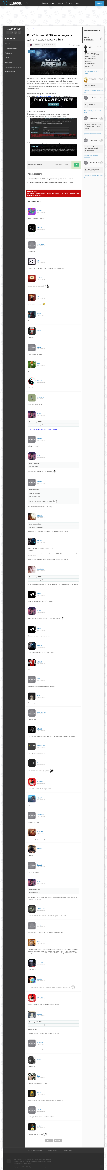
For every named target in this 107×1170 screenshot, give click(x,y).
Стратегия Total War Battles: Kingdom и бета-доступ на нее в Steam (51, 179)
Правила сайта (52, 1150)
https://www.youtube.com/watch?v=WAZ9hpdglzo (42, 429)
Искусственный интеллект (14, 67)
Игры (7, 58)
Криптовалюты (10, 71)
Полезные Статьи (11, 48)
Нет (66, 164)
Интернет (8, 62)
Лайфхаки (8, 53)
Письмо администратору (35, 1150)
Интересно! (58, 164)
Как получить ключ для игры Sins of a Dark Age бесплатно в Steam (51, 182)
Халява (7, 44)
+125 (76, 164)
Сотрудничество (67, 1150)
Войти (99, 3)
